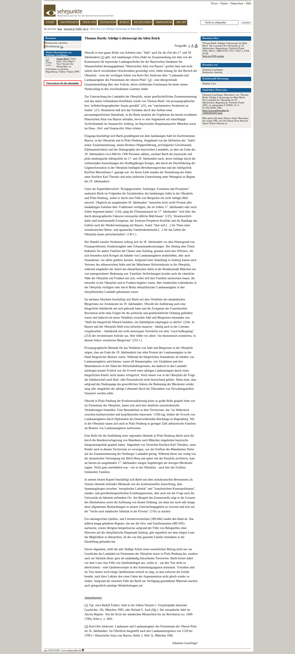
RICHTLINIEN (143, 22)
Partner (224, 3)
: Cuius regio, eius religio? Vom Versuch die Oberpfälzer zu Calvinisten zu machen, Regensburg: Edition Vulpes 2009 (62, 65)
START (50, 22)
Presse (214, 3)
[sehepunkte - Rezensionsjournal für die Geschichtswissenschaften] (147, 11)
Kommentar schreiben (57, 43)
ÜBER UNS (89, 22)
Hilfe (248, 3)
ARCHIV (181, 22)
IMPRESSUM (164, 22)
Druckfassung (53, 46)
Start (59, 28)
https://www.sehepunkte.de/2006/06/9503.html (215, 111)
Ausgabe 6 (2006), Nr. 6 (76, 28)
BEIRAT (125, 22)
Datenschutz (237, 3)
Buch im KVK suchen (213, 56)
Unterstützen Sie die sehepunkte (62, 83)
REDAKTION (108, 22)
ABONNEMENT (69, 22)
